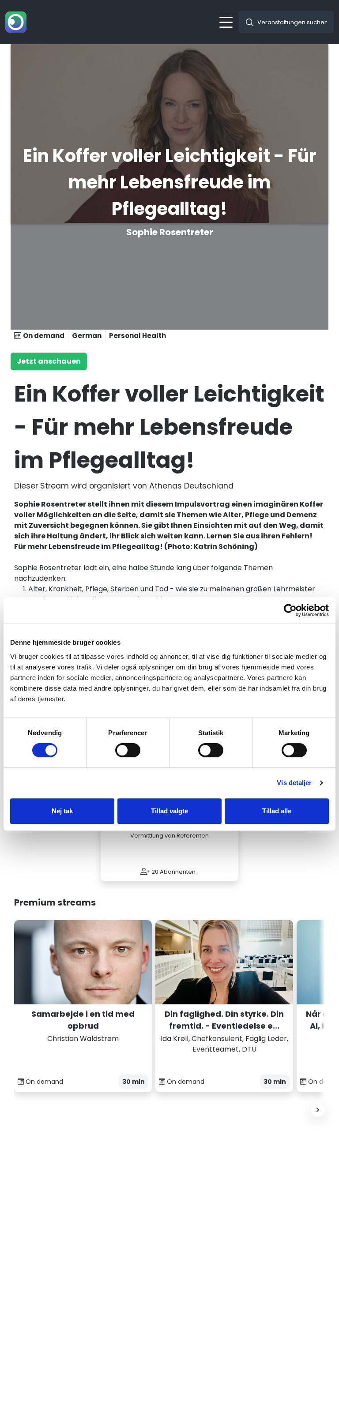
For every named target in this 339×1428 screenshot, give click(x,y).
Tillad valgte (169, 811)
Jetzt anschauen (49, 361)
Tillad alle (276, 811)
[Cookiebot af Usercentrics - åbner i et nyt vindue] (290, 610)
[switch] (127, 750)
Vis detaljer (294, 782)
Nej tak (62, 811)
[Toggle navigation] (228, 22)
